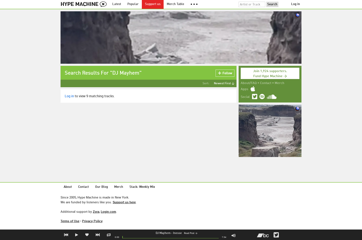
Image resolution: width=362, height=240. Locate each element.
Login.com (108, 211)
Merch (279, 83)
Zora (96, 211)
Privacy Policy (92, 221)
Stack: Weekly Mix (142, 187)
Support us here (124, 202)
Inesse (177, 233)
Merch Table (175, 4)
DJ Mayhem (163, 233)
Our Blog (101, 187)
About (68, 187)
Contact (265, 83)
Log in (295, 4)
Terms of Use (70, 221)
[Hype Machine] (85, 4)
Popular (133, 4)
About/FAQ (249, 83)
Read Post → (190, 233)
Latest (116, 4)
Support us (152, 4)
